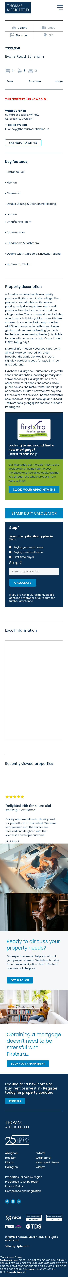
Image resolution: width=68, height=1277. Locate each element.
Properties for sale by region (23, 1177)
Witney (40, 1167)
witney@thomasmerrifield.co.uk (28, 129)
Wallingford (43, 1157)
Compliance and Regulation (23, 1191)
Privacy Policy (14, 1186)
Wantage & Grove (47, 1162)
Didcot (9, 1162)
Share (59, 81)
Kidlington (11, 1167)
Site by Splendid (17, 1246)
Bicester (10, 1157)
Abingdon (11, 1153)
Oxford (40, 1153)
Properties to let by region (22, 1181)
